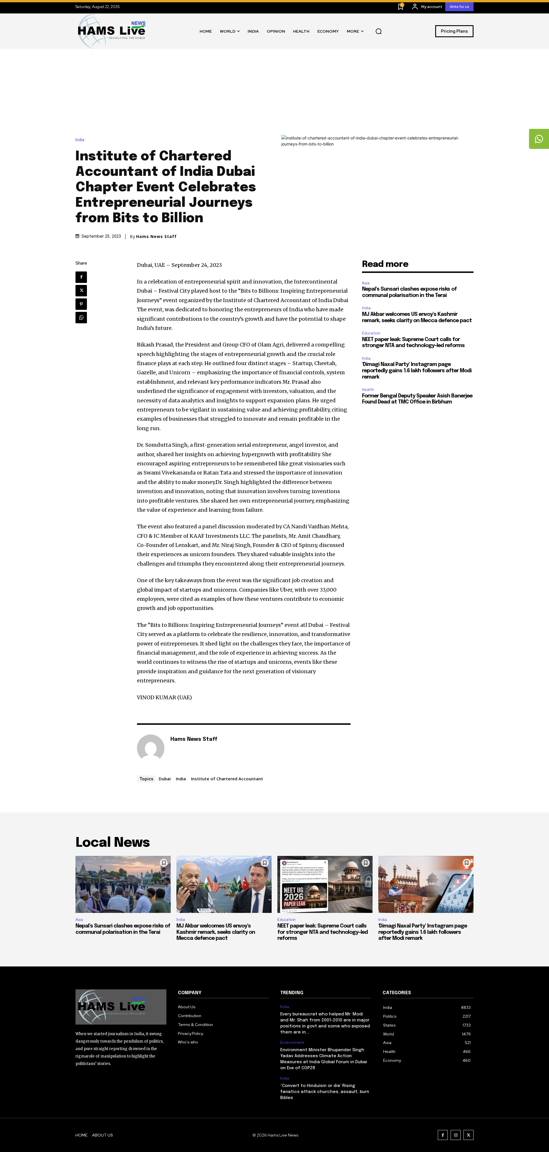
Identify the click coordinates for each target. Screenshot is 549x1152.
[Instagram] (456, 1135)
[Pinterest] (81, 304)
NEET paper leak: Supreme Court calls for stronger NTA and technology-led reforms (322, 932)
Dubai (165, 778)
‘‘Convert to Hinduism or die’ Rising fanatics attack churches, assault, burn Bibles (324, 1092)
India (79, 140)
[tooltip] (539, 139)
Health (368, 389)
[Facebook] (81, 277)
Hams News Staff (156, 236)
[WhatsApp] (81, 317)
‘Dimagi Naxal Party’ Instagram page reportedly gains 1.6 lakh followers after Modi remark (417, 370)
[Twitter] (81, 290)
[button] (378, 31)
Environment (292, 1042)
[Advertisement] (274, 92)
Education (371, 333)
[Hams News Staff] (150, 748)
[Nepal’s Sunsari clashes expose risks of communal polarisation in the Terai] (123, 884)
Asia (365, 283)
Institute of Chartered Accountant (227, 778)
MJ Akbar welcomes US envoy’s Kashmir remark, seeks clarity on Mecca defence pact (215, 932)
